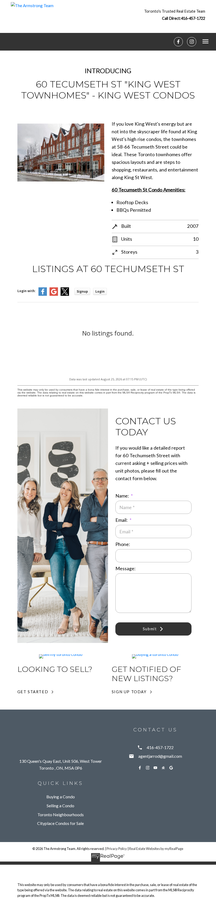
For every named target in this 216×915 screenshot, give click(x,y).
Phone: (122, 544)
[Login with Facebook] (42, 294)
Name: (122, 496)
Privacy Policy (117, 849)
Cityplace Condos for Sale (60, 823)
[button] (174, 14)
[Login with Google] (54, 294)
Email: (121, 520)
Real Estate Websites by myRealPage (156, 849)
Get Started (32, 692)
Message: (125, 568)
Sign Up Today (129, 692)
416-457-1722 (193, 18)
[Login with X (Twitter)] (65, 294)
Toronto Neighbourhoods (60, 814)
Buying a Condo (60, 796)
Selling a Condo (60, 805)
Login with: (26, 291)
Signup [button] (82, 291)
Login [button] (100, 291)
